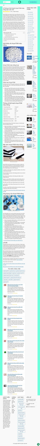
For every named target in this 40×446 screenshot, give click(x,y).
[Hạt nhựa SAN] (29, 125)
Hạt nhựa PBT (6, 270)
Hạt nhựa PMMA (31, 28)
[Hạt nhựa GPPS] (29, 132)
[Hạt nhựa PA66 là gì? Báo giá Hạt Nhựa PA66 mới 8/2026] (5, 385)
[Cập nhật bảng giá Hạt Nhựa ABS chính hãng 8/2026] (5, 374)
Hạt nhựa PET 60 (31, 35)
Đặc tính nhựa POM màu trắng (9, 38)
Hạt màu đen (30, 12)
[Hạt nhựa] (19, 2)
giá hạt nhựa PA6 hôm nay (21, 423)
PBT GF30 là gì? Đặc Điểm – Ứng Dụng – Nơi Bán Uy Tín (34, 70)
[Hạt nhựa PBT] (29, 145)
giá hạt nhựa (12, 270)
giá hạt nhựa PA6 (21, 420)
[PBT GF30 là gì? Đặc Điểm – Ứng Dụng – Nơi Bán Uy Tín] (29, 67)
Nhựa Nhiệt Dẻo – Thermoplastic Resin (36, 58)
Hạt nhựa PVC (30, 42)
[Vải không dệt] (29, 139)
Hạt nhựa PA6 (30, 20)
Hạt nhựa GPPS (31, 18)
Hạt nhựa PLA (30, 40)
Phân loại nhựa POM (9, 36)
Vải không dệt (30, 48)
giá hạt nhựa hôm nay (20, 270)
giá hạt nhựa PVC (21, 273)
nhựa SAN (10, 279)
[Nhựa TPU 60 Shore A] (29, 95)
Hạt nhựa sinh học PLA (34, 105)
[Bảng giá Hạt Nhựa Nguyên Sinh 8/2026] (5, 318)
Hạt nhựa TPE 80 (31, 39)
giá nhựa (14, 273)
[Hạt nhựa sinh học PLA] (29, 105)
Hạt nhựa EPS (30, 16)
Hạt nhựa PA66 (30, 22)
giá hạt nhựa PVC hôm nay (16, 277)
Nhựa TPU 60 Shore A (34, 95)
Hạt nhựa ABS (30, 14)
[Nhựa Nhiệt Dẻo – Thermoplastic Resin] (29, 57)
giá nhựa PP (6, 281)
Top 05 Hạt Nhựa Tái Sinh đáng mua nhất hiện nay (13, 240)
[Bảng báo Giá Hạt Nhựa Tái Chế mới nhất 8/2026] (5, 352)
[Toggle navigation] (3, 5)
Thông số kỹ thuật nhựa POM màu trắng (11, 37)
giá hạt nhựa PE (17, 279)
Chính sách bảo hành (13, 406)
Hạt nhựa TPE (30, 29)
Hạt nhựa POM (31, 50)
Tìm (12, 2)
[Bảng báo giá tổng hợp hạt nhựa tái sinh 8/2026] (5, 329)
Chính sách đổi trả (13, 402)
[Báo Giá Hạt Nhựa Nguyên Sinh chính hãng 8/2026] (5, 340)
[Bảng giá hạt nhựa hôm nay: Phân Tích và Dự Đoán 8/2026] (5, 284)
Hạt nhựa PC (30, 26)
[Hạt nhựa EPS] (29, 119)
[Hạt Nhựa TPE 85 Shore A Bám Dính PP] (29, 82)
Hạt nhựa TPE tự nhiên (32, 37)
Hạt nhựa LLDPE (31, 44)
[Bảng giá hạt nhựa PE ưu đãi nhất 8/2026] (5, 307)
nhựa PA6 (5, 279)
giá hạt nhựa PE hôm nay (8, 275)
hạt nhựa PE (16, 275)
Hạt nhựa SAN (30, 46)
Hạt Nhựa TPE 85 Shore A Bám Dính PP (34, 84)
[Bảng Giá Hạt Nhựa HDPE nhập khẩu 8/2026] (5, 363)
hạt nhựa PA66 (21, 426)
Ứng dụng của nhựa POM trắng (9, 39)
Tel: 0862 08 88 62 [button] (33, 2)
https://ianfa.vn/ (20, 259)
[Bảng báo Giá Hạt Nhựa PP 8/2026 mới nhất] (5, 296)
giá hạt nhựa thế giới (7, 273)
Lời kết (5, 40)
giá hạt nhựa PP (7, 277)
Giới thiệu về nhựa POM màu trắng (10, 33)
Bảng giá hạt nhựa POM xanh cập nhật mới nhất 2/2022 (13, 266)
